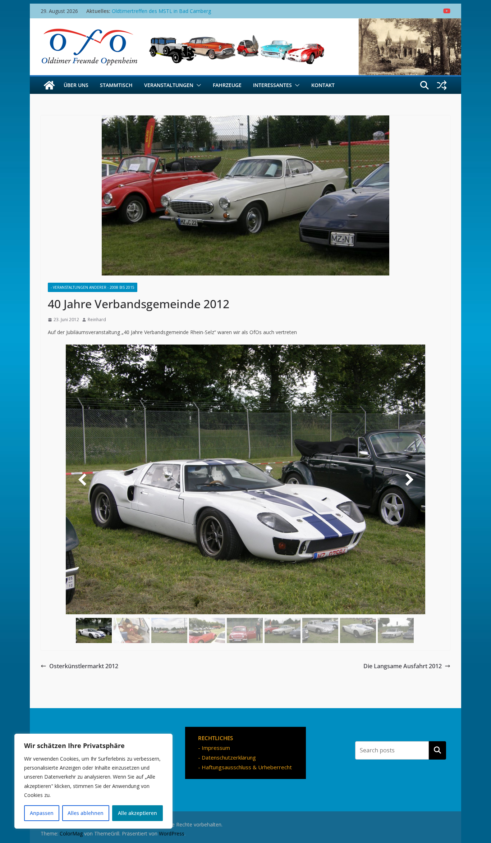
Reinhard (97, 319)
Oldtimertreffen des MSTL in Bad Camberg (161, 11)
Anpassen (42, 813)
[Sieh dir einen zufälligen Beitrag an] (441, 85)
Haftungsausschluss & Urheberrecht (247, 767)
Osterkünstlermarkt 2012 (83, 666)
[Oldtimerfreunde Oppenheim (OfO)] (49, 85)
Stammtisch (116, 85)
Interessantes (272, 85)
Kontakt (323, 85)
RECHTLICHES (215, 738)
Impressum (216, 747)
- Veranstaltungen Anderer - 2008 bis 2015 (92, 287)
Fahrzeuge (227, 85)
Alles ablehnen (86, 813)
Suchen (437, 750)
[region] (93, 781)
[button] (197, 85)
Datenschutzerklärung (229, 757)
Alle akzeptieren (137, 813)
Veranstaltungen (168, 85)
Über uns (76, 85)
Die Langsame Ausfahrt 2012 (402, 666)
